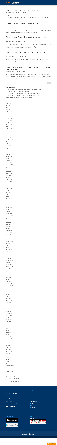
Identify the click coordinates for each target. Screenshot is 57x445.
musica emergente (10, 365)
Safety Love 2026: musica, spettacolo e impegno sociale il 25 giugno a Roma (23, 91)
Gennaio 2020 (9, 258)
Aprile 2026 (8, 109)
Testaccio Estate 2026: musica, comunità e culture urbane (19, 97)
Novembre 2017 (9, 313)
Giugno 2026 (8, 105)
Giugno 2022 (8, 196)
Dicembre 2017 (9, 311)
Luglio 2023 (8, 169)
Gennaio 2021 (9, 232)
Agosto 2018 (8, 294)
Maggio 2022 (9, 198)
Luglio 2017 (8, 321)
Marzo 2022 (8, 203)
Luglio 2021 (8, 220)
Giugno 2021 (8, 222)
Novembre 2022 (9, 186)
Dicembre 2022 (9, 184)
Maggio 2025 (9, 124)
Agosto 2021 (8, 218)
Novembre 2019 (9, 262)
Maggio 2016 (9, 351)
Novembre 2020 (9, 237)
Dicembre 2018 (9, 285)
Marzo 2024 (8, 152)
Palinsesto (33, 403)
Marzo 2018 (8, 305)
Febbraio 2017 (9, 332)
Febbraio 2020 (9, 256)
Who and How (34, 395)
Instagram (33, 405)
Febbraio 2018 (9, 307)
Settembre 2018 (9, 292)
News (7, 367)
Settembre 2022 (9, 190)
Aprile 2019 (8, 277)
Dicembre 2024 (9, 133)
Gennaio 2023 (9, 181)
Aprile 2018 (8, 302)
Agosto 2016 (8, 345)
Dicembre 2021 (9, 209)
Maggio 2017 (9, 326)
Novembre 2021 (9, 211)
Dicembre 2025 (9, 116)
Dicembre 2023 (9, 158)
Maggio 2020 (9, 249)
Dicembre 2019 (9, 260)
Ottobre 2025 (9, 120)
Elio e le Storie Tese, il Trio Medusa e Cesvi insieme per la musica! (28, 38)
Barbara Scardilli (10, 12)
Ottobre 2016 (9, 341)
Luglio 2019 (8, 271)
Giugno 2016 (8, 349)
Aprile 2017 (8, 328)
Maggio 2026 (9, 107)
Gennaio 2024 (9, 156)
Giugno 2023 (8, 171)
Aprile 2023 (8, 175)
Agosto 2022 (8, 192)
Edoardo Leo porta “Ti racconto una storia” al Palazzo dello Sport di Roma (22, 95)
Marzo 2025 (8, 126)
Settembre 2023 (9, 164)
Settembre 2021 (9, 215)
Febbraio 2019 (9, 281)
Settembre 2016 (9, 343)
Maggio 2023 (9, 173)
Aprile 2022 (8, 201)
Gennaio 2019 (9, 283)
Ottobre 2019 (9, 264)
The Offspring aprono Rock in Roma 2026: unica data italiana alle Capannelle (23, 93)
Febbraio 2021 (9, 230)
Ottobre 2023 (9, 162)
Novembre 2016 (9, 338)
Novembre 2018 (9, 287)
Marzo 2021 (8, 228)
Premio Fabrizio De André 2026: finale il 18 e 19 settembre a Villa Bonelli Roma (23, 89)
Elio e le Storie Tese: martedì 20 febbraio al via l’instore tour (28, 53)
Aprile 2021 (8, 226)
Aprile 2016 (8, 353)
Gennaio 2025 (9, 131)
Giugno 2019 (8, 273)
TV (31, 397)
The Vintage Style (35, 399)
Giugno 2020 (8, 247)
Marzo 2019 (8, 279)
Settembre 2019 (9, 266)
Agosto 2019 (8, 268)
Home (32, 392)
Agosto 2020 (8, 243)
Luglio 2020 (8, 245)
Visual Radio (34, 401)
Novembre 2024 (9, 135)
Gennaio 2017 (9, 334)
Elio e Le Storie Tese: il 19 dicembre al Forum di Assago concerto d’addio (28, 68)
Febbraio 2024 (9, 154)
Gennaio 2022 (9, 207)
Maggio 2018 (9, 300)
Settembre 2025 (9, 122)
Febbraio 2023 (9, 179)
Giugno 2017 (8, 324)
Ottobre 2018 (9, 290)
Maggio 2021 (9, 224)
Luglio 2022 (8, 194)
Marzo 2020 (8, 254)
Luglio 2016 (8, 347)
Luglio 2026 (8, 103)
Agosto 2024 (8, 141)
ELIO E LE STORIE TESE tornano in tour (22, 23)
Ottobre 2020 (9, 239)
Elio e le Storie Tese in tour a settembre (22, 10)
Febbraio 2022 (9, 205)
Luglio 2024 (8, 143)
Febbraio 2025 (9, 128)
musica (24, 12)
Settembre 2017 (9, 317)
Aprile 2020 (8, 251)
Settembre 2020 (9, 241)
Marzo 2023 (8, 177)
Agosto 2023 (8, 167)
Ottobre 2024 (9, 137)
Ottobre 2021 (9, 213)
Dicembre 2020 (9, 234)
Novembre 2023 (9, 160)
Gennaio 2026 (9, 114)
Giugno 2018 (8, 298)
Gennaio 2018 (9, 309)
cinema (7, 359)
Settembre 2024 (9, 139)
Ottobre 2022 (9, 188)
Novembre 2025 (9, 118)
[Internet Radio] (38, 423)
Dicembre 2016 (9, 336)
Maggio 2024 (9, 148)
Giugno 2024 (8, 145)
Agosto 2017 (8, 319)
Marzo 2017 (8, 330)
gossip (7, 361)
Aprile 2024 (8, 150)
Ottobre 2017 (9, 315)
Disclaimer (33, 407)
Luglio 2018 (8, 296)
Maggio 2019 (9, 275)
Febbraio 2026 (9, 111)
